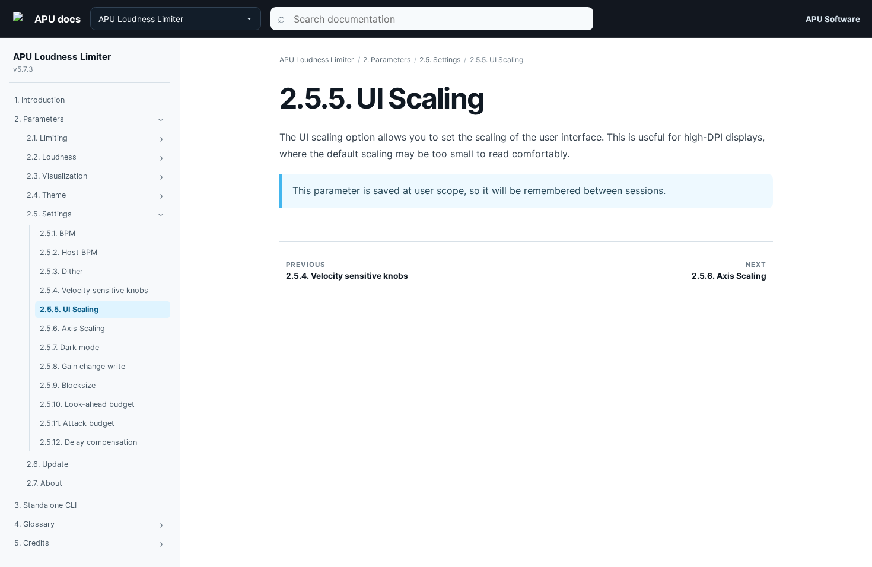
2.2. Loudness (52, 156)
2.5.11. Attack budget (77, 423)
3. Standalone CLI (45, 505)
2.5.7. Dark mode (69, 347)
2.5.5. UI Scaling (69, 309)
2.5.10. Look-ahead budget (87, 404)
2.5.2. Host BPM (68, 252)
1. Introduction (39, 99)
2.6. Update (47, 464)
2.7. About (44, 483)
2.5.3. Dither (61, 271)
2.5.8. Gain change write (82, 366)
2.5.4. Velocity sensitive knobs (94, 290)
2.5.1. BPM (57, 233)
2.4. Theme (46, 194)
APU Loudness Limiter (62, 56)
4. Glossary (34, 524)
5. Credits (31, 543)
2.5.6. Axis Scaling (72, 328)
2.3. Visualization (57, 175)
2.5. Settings (49, 213)
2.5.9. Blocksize (68, 385)
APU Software (833, 19)
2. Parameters (39, 118)
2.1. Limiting (47, 137)
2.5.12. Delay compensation (88, 442)
